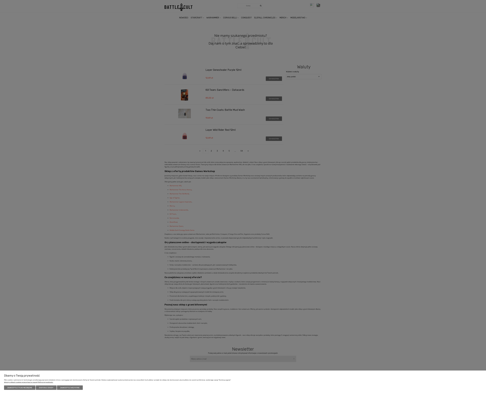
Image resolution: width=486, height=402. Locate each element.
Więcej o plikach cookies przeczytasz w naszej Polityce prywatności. (28, 382)
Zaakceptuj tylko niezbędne (19, 388)
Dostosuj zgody (46, 388)
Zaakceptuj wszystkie (70, 388)
